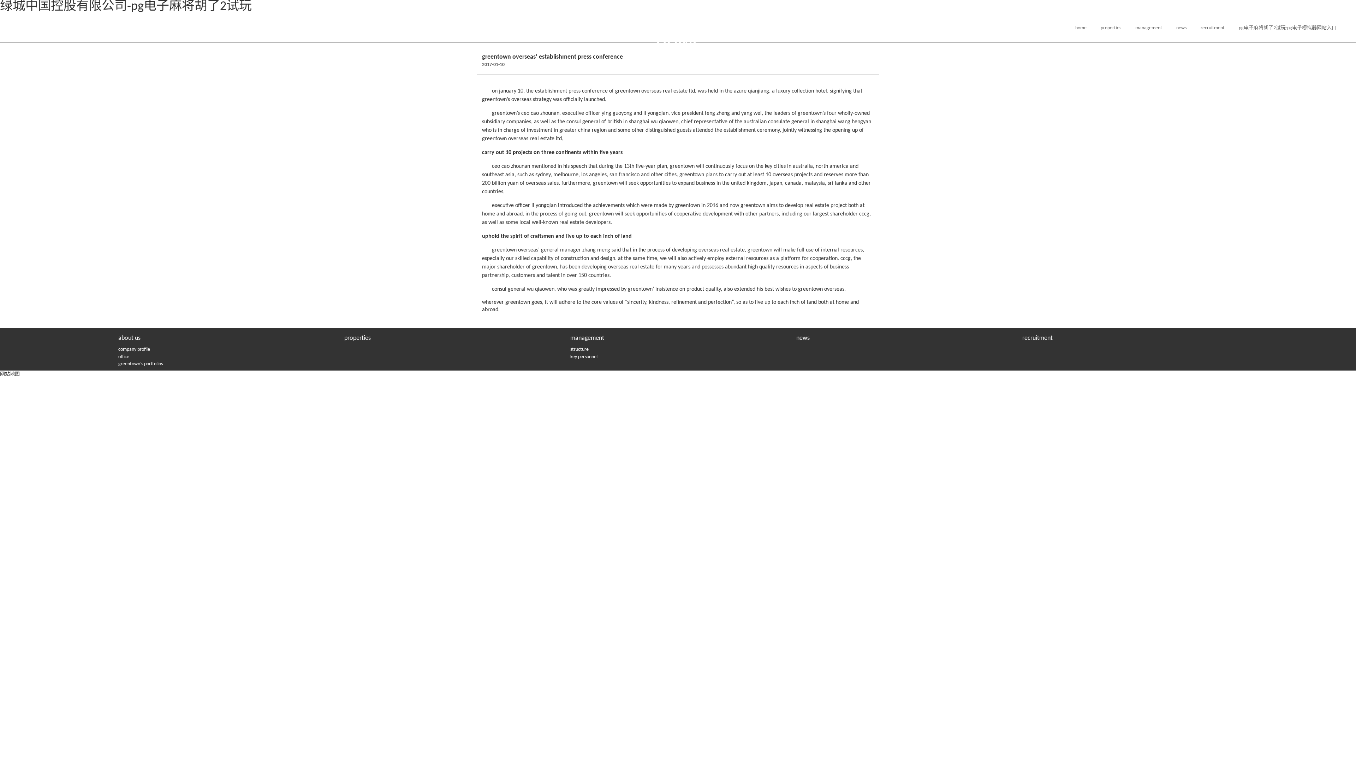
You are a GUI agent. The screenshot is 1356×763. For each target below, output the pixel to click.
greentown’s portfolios (140, 364)
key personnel (583, 357)
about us (129, 338)
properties (1111, 28)
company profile (134, 349)
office (123, 357)
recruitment (1213, 28)
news (1181, 28)
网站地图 (10, 374)
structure (579, 349)
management (1148, 28)
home (1081, 28)
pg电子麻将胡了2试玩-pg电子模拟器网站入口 (1288, 28)
